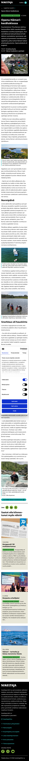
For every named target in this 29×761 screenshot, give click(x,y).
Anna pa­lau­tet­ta (8, 739)
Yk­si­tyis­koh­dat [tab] (15, 353)
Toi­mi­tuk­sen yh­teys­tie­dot (11, 724)
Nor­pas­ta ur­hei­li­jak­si (10, 598)
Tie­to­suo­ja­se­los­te (8, 743)
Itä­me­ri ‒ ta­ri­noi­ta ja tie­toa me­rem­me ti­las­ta (12, 653)
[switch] (25, 384)
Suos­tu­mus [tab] (5, 353)
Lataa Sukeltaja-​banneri (10, 735)
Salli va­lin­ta (14, 406)
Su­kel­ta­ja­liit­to (7, 719)
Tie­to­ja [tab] (24, 353)
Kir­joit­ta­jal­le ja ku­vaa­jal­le (11, 731)
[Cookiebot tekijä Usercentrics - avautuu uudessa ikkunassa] (20, 349)
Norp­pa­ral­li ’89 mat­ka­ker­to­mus (9, 545)
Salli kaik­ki (14, 401)
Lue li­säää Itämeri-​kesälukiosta (12, 499)
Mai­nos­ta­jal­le (7, 727)
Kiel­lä (14, 411)
